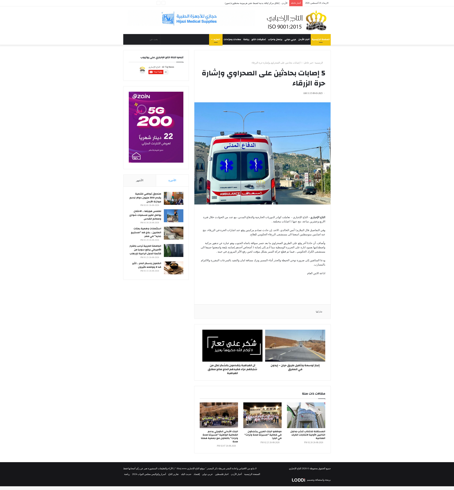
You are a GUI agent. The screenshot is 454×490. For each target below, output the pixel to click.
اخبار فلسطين (222, 474)
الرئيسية (319, 62)
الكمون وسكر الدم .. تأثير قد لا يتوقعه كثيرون (146, 265)
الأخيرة (172, 180)
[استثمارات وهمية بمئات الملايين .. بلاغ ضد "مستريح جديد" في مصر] (173, 233)
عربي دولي (290, 39)
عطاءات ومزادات (232, 39)
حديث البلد (186, 474)
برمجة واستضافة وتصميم (318, 479)
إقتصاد (197, 474)
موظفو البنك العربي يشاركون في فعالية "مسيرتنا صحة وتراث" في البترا (263, 435)
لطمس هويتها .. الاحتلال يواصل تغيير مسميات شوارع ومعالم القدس (145, 215)
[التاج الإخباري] (298, 20)
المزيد (217, 39)
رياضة (246, 39)
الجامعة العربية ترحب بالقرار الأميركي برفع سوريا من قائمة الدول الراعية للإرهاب (145, 250)
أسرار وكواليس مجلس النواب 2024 (149, 474)
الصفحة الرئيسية (321, 39)
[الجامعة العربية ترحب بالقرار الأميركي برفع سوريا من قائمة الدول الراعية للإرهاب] (173, 250)
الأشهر (139, 180)
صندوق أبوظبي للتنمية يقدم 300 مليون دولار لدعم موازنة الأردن (145, 198)
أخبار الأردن (304, 39)
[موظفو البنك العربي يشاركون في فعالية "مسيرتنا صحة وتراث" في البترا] (262, 415)
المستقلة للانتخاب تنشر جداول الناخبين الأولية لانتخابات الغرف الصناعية (307, 435)
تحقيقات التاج (258, 39)
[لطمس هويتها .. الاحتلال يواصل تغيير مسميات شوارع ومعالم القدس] (173, 215)
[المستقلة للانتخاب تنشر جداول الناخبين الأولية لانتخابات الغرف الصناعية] (306, 415)
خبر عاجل (308, 62)
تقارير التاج (173, 474)
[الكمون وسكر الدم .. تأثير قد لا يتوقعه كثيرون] (173, 267)
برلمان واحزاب (275, 39)
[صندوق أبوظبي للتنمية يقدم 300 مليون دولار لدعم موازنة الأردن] (173, 198)
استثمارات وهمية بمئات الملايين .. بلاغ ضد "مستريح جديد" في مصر (146, 232)
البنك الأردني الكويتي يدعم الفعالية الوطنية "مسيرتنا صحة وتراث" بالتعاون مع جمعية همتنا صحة (219, 436)
